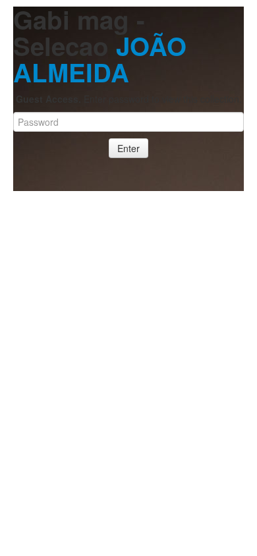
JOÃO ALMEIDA (99, 59)
